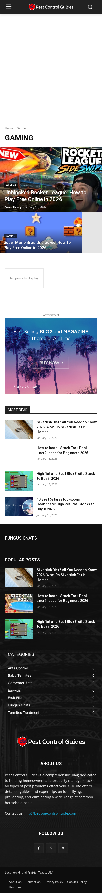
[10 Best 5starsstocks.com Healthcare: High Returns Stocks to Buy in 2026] (19, 506)
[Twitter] (63, 848)
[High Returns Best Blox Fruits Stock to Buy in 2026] (19, 481)
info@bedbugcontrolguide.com (50, 813)
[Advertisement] (51, 67)
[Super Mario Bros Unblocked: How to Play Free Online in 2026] (41, 232)
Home (9, 128)
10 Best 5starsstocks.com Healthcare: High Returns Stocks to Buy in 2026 (66, 504)
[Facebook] (39, 848)
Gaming (11, 185)
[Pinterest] (51, 848)
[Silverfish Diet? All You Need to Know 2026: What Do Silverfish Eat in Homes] (19, 429)
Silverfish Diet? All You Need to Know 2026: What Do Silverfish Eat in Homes (67, 427)
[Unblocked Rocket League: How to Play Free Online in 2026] (51, 179)
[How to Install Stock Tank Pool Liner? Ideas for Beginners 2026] (19, 455)
